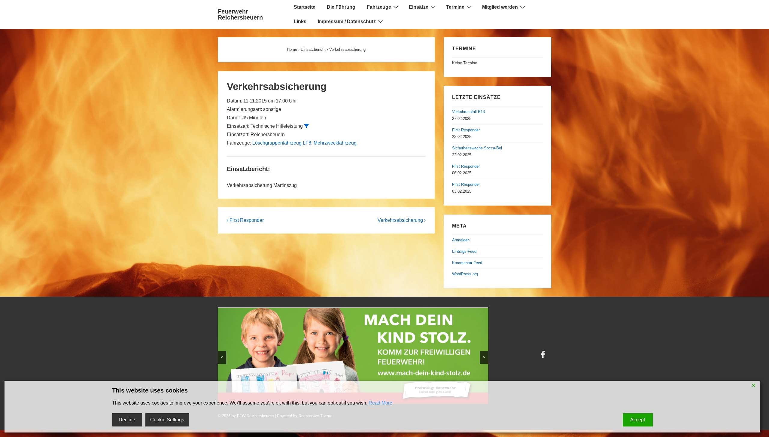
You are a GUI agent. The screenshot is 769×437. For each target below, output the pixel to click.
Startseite (304, 7)
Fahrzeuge (379, 7)
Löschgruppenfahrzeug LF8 (281, 142)
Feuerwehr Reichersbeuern (240, 14)
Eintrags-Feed (464, 251)
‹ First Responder (245, 220)
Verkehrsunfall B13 (468, 111)
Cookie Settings (167, 419)
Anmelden (461, 240)
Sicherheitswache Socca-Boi (477, 148)
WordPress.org (465, 274)
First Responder (466, 130)
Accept (637, 419)
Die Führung (341, 7)
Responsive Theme (534, 340)
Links (300, 21)
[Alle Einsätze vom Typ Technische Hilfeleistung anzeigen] (306, 126)
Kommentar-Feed (467, 263)
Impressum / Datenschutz (347, 21)
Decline (127, 419)
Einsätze (418, 7)
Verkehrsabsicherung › (402, 220)
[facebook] (417, 341)
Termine (455, 7)
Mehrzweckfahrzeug (335, 142)
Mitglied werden (500, 7)
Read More (380, 402)
